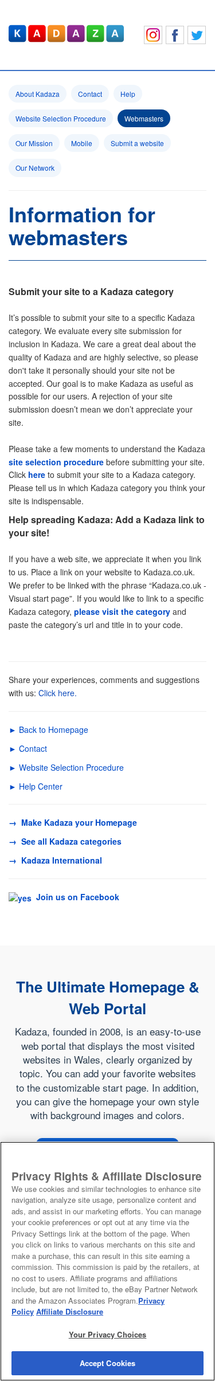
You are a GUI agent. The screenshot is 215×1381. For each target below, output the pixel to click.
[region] (107, 1261)
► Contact (28, 748)
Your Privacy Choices (108, 1334)
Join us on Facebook (75, 897)
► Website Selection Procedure (66, 767)
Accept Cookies (108, 1363)
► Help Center (35, 786)
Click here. (57, 693)
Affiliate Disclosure (69, 1311)
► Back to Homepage (48, 729)
